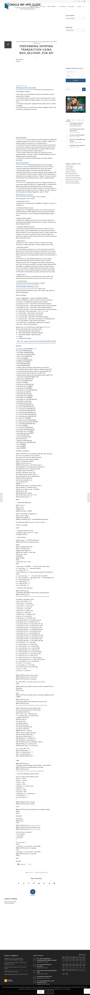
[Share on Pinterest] (33, 883)
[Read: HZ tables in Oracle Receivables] (67, 136)
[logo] (22, 6)
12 (63, 964)
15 (73, 964)
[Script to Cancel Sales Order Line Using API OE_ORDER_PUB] (1, 497)
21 (70, 967)
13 (66, 964)
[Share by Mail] (54, 883)
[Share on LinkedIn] (38, 883)
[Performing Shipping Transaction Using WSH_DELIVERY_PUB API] (8, 44)
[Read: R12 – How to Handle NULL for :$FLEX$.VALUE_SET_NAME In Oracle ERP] (34, 959)
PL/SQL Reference (70, 170)
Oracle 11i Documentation (72, 181)
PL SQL (40, 41)
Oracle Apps (34, 41)
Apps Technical (22, 41)
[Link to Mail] (79, 1)
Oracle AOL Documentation (73, 175)
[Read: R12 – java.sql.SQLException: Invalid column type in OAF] (34, 981)
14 (70, 964)
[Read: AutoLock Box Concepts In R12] (34, 977)
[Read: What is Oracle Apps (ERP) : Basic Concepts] (67, 140)
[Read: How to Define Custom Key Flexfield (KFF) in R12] (34, 971)
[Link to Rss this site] (76, 1)
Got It (40, 992)
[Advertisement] (32, 28)
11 (83, 962)
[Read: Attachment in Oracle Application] (67, 146)
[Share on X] (23, 883)
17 (80, 964)
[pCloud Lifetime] (76, 112)
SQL (52, 41)
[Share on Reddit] (49, 883)
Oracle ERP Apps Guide (42, 872)
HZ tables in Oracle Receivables (77, 135)
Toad (38, 43)
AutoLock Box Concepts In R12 (44, 976)
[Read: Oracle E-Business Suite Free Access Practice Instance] (67, 124)
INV (28, 41)
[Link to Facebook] (73, 1)
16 (77, 964)
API (17, 41)
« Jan (63, 973)
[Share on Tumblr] (44, 883)
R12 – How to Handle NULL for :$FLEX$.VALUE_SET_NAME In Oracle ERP (13, 959)
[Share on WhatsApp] (28, 883)
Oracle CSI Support (71, 171)
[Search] (84, 6)
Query (44, 41)
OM (30, 41)
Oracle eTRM (69, 168)
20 (66, 967)
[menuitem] (31, 6)
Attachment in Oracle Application (77, 145)
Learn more (49, 992)
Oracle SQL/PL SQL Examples (74, 179)
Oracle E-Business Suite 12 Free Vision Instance (18, 974)
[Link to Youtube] (84, 1)
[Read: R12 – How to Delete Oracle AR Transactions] (34, 965)
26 (63, 969)
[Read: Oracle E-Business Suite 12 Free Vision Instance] (67, 130)
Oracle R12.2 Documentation (73, 177)
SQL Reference (70, 166)
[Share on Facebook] (18, 883)
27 (66, 969)
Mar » (67, 973)
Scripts (48, 41)
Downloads (15, 971)
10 (80, 962)
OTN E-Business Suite (71, 173)
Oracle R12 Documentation (72, 183)
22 (73, 967)
